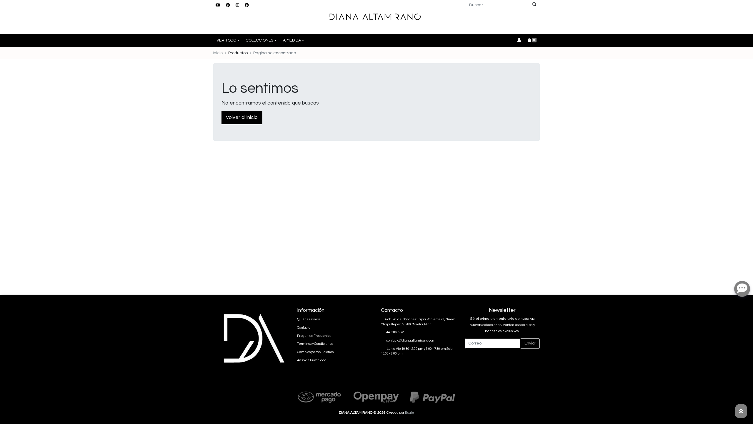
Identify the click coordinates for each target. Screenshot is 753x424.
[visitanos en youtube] (218, 5)
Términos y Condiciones (315, 343)
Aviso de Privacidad (311, 360)
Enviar (530, 343)
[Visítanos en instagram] (255, 382)
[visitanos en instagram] (237, 5)
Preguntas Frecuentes (314, 335)
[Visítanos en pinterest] (246, 382)
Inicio (218, 53)
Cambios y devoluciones (315, 352)
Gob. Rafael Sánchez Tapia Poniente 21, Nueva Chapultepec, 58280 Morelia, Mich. (418, 322)
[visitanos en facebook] (246, 5)
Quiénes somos (308, 319)
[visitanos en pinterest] (228, 5)
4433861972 (395, 332)
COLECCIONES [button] (259, 40)
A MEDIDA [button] (292, 40)
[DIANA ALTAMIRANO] (376, 17)
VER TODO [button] (226, 40)
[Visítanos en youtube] (237, 382)
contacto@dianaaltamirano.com (410, 340)
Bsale (409, 413)
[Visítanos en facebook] (264, 382)
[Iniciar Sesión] (519, 40)
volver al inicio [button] (242, 117)
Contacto (303, 327)
